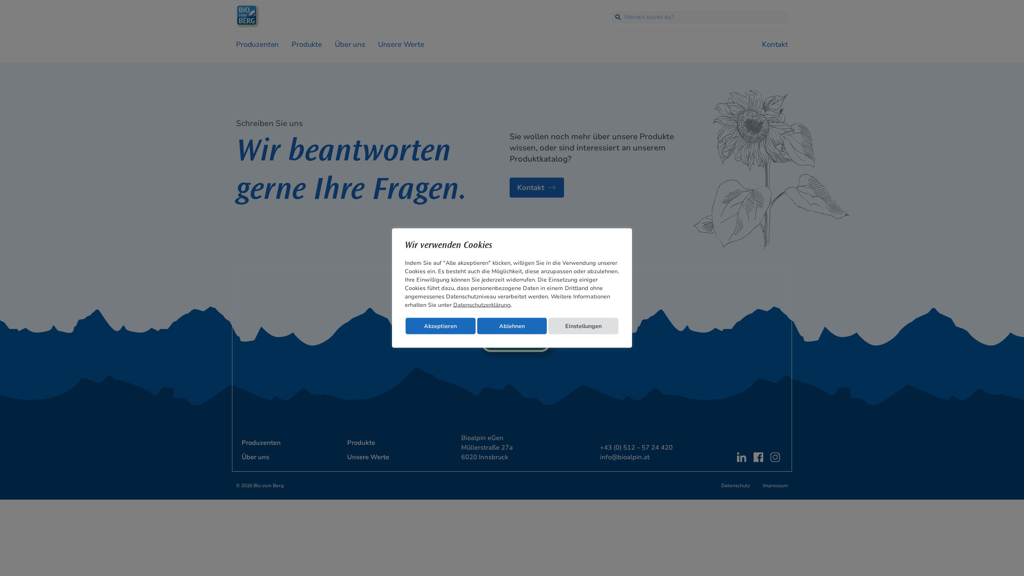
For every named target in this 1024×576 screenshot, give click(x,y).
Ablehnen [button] (512, 326)
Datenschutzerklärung (482, 305)
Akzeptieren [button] (440, 326)
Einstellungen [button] (583, 326)
